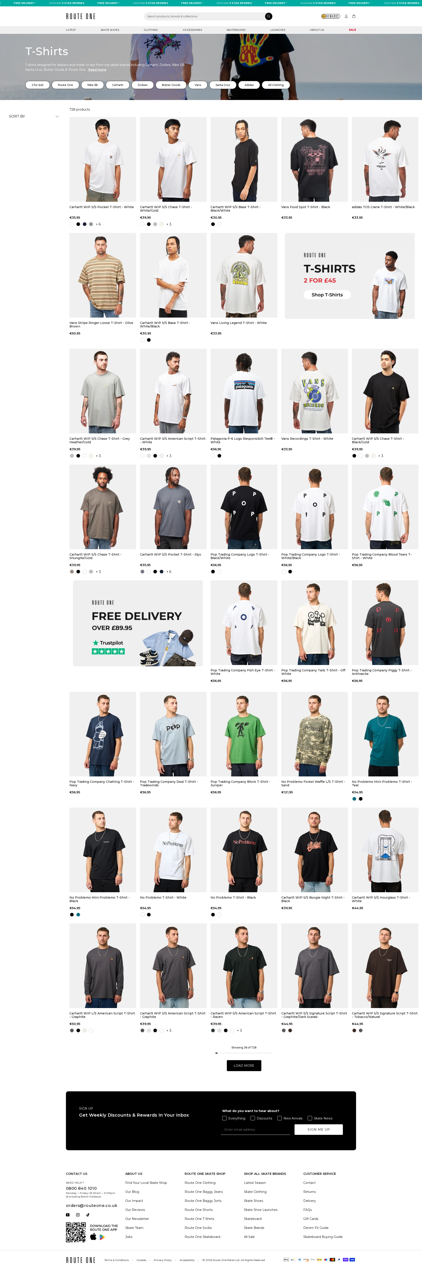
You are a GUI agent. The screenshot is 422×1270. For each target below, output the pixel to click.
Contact (309, 1183)
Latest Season (255, 1183)
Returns (309, 1192)
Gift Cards (310, 1219)
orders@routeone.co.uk (91, 1205)
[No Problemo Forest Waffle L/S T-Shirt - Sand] (314, 734)
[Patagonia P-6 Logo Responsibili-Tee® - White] (244, 391)
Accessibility (187, 1260)
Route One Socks (198, 1228)
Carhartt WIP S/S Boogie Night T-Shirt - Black (313, 899)
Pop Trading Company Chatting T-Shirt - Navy (101, 783)
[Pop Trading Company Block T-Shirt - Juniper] (244, 734)
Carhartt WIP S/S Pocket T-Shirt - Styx (170, 554)
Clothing (151, 29)
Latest (71, 29)
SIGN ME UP (319, 1130)
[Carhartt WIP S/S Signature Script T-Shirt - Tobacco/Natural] (385, 965)
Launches (278, 29)
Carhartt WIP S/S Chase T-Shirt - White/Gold (166, 208)
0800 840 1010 (81, 1188)
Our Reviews (135, 1210)
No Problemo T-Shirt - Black (233, 897)
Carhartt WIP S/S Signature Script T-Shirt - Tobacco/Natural (385, 1015)
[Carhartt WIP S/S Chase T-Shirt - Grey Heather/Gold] (102, 391)
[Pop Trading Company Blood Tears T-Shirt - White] (385, 507)
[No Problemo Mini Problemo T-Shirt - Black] (102, 850)
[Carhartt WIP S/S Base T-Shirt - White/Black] (173, 275)
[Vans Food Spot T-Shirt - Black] (314, 159)
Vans (198, 85)
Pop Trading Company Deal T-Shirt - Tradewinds (169, 783)
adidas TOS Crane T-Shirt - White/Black (383, 207)
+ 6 (98, 224)
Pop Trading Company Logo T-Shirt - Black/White (240, 556)
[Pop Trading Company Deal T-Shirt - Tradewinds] (173, 734)
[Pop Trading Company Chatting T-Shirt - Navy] (102, 734)
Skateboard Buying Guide (323, 1237)
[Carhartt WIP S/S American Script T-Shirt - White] (173, 391)
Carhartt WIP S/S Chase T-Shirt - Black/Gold (378, 440)
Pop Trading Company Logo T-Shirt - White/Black (310, 556)
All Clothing (276, 85)
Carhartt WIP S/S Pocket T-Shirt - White (101, 207)
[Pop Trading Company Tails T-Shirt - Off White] (314, 622)
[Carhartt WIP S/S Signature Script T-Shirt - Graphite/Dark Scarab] (314, 965)
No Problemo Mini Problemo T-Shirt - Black (99, 899)
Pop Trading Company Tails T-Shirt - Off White (313, 672)
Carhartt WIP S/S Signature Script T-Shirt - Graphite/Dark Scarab (314, 1015)
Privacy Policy (163, 1260)
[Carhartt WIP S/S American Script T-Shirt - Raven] (244, 965)
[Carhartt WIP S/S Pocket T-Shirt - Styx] (173, 507)
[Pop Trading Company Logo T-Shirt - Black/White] (244, 507)
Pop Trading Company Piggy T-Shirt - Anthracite (382, 672)
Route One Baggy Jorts (203, 1201)
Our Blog (132, 1192)
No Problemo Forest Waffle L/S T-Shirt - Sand (313, 783)
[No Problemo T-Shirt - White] (173, 850)
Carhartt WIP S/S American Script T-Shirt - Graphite (173, 1015)
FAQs (307, 1210)
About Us (317, 29)
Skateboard (236, 29)
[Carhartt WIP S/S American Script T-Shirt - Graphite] (173, 965)
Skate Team (134, 1228)
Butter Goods (171, 85)
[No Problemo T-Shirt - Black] (244, 850)
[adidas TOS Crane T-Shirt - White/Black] (385, 159)
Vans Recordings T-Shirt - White (307, 439)
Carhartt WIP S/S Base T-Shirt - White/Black (165, 324)
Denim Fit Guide (316, 1228)
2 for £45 (38, 85)
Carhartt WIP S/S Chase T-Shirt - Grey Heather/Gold (99, 440)
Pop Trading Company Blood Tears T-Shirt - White (382, 556)
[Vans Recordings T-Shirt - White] (314, 391)
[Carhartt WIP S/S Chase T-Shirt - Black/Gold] (385, 391)
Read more (97, 70)
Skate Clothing (255, 1192)
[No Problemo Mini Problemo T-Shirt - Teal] (385, 734)
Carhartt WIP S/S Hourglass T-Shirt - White (381, 899)
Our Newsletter (137, 1219)
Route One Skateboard (202, 1237)
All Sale (249, 1237)
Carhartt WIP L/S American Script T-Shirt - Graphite (102, 1015)
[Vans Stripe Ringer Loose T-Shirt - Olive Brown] (102, 275)
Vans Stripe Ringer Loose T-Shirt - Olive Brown (101, 324)
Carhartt (117, 85)
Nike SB (92, 85)
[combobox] (208, 16)
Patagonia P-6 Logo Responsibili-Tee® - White (243, 440)
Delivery (309, 1201)
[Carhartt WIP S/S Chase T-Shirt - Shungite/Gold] (102, 507)
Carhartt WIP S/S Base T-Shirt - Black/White (236, 208)
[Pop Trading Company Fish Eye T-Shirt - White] (244, 622)
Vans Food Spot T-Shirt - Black (305, 207)
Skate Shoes (110, 29)
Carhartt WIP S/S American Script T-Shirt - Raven (243, 1015)
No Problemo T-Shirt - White (163, 897)
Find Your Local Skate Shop (146, 1183)
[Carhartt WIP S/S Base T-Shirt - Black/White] (244, 159)
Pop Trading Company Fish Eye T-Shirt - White (243, 672)
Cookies (141, 1260)
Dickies (142, 85)
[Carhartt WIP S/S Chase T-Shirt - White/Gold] (173, 159)
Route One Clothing (200, 1183)
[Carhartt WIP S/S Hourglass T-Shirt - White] (385, 850)
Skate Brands (254, 1228)
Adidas (249, 85)
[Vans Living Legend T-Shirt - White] (244, 275)
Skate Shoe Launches (260, 1210)
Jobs (128, 1237)
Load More (244, 1066)
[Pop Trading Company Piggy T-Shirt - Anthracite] (385, 622)
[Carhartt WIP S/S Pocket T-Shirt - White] (102, 159)
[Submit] (268, 16)
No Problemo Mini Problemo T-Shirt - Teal (382, 783)
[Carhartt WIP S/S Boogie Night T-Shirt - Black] (314, 850)
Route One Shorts (199, 1210)
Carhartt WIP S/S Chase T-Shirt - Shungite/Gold (95, 556)
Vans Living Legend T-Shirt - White (239, 323)
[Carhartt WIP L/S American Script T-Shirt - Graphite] (102, 965)
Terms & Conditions (116, 1260)
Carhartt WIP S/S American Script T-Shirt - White (173, 440)
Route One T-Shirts (199, 1219)
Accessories (192, 29)
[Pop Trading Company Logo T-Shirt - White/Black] (314, 507)
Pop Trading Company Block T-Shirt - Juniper (240, 783)
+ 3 (168, 224)
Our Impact (134, 1201)
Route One (65, 85)
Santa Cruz (223, 85)
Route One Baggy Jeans (204, 1192)
